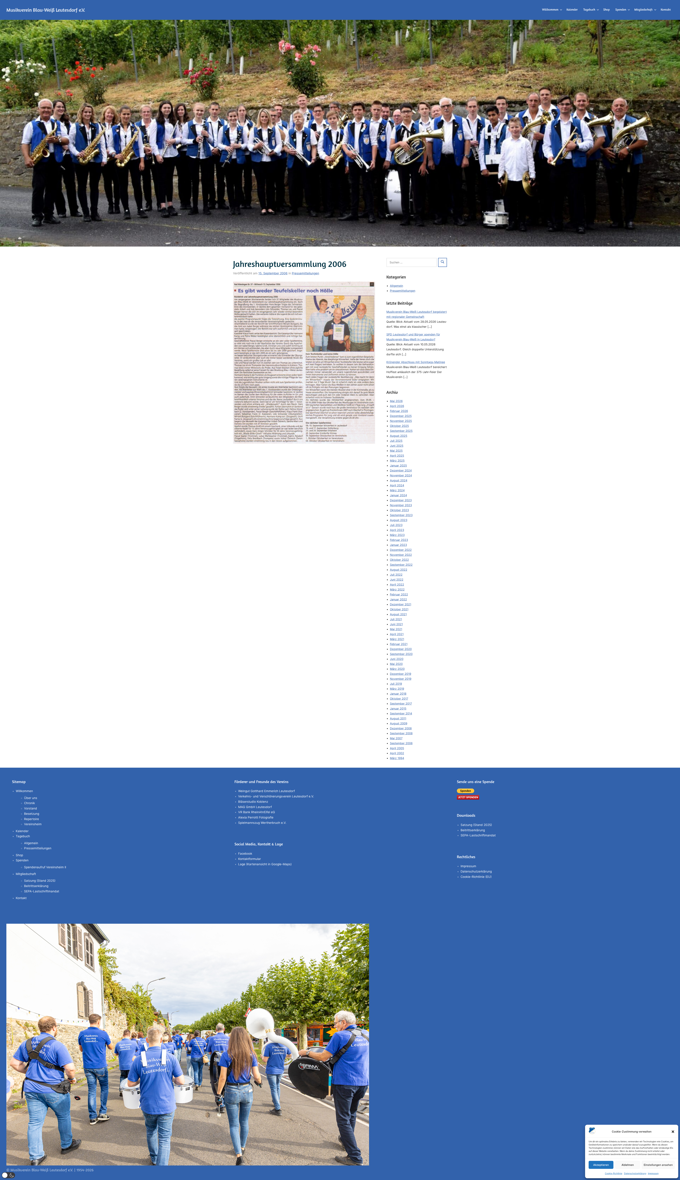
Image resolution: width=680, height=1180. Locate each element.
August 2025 (398, 435)
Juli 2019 (396, 683)
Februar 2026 (399, 411)
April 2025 (397, 455)
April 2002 (397, 753)
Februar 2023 (399, 540)
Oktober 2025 (399, 426)
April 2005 (397, 748)
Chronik (29, 803)
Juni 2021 (396, 624)
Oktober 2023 (399, 510)
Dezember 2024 (401, 470)
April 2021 (397, 634)
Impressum (653, 1173)
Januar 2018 (398, 693)
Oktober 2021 (399, 609)
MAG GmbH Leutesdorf (255, 807)
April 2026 (397, 406)
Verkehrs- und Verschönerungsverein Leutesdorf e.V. (276, 796)
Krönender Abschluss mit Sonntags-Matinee (415, 362)
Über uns (30, 798)
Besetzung (31, 813)
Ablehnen (628, 1165)
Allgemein (396, 285)
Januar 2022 (398, 599)
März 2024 (397, 490)
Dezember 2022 (401, 550)
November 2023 (401, 505)
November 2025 (401, 421)
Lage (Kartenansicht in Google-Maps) (265, 864)
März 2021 (397, 639)
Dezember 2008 (401, 728)
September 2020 (401, 654)
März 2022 (397, 589)
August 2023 (398, 520)
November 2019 (400, 679)
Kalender (572, 10)
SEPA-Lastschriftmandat (41, 891)
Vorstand (30, 808)
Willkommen (550, 10)
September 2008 (401, 733)
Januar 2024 (398, 495)
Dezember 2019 (400, 674)
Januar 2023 (398, 545)
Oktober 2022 (399, 559)
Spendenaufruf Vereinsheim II (45, 867)
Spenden (620, 10)
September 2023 (401, 515)
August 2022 (398, 569)
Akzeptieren (601, 1165)
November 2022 (401, 555)
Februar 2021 (398, 644)
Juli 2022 (396, 574)
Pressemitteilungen (305, 273)
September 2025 (401, 431)
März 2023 (397, 535)
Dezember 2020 (401, 649)
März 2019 (397, 688)
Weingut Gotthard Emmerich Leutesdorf (266, 791)
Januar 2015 (398, 708)
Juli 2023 (396, 525)
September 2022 (401, 564)
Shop (606, 10)
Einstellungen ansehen (658, 1165)
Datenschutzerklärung (635, 1173)
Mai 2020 (396, 664)
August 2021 (398, 614)
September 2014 (401, 713)
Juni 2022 (396, 579)
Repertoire (31, 819)
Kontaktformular (249, 859)
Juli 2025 (396, 440)
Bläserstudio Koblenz (253, 801)
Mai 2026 (396, 401)
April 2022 (397, 584)
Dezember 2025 (401, 416)
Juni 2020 (396, 659)
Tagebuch (589, 10)
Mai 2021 (396, 629)
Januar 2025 (398, 465)
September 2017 (401, 703)
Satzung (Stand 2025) (39, 880)
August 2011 (398, 718)
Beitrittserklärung (36, 886)
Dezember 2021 (400, 604)
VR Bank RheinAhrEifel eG (256, 812)
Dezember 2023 (401, 500)
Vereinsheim (33, 824)
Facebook (245, 853)
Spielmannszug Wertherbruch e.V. (262, 823)
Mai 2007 (396, 738)
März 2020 (397, 669)
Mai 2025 (396, 450)
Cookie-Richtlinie (613, 1173)
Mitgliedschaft (643, 10)
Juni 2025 (396, 445)
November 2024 (401, 475)
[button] (673, 1131)
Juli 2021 (396, 619)
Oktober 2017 (399, 698)
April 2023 (397, 530)
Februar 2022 (399, 594)
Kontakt (666, 10)
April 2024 (397, 485)
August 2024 (398, 480)
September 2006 (401, 743)
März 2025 (397, 460)
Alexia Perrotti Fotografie (255, 817)
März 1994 (397, 758)
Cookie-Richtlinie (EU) (476, 877)
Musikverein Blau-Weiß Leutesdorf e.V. (45, 10)
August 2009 (398, 723)
